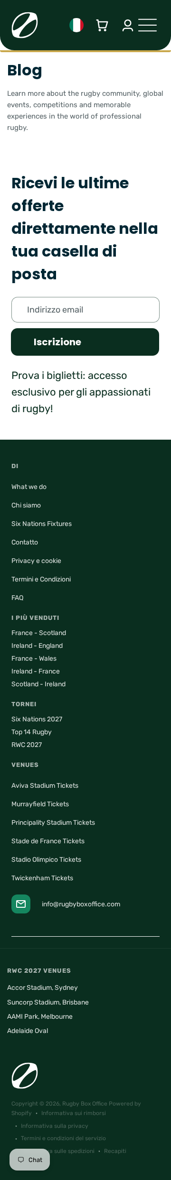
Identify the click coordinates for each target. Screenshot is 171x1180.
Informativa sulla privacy (54, 1126)
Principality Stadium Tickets (53, 823)
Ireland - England (37, 646)
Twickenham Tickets (42, 878)
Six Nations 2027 (36, 719)
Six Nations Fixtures (41, 524)
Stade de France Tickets (48, 841)
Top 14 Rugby (31, 732)
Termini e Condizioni (41, 579)
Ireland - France (35, 671)
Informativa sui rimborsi (73, 1113)
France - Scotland (38, 633)
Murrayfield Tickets (40, 804)
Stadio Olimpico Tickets (46, 860)
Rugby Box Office (84, 1103)
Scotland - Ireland (38, 684)
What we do (29, 487)
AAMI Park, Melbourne (40, 1017)
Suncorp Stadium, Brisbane (48, 1002)
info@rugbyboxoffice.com (81, 904)
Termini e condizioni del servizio (63, 1138)
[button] (102, 25)
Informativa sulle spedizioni (58, 1151)
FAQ (17, 598)
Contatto (24, 542)
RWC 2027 (26, 745)
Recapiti (115, 1151)
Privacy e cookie (36, 561)
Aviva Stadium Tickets (44, 786)
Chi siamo (26, 505)
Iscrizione (57, 342)
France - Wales (34, 659)
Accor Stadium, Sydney (42, 988)
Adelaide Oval (27, 1031)
